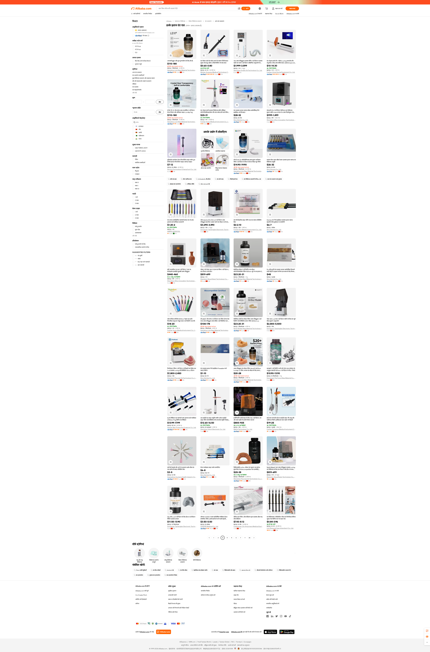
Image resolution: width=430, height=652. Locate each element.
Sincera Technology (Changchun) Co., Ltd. (181, 169)
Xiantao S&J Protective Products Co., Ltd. (181, 427)
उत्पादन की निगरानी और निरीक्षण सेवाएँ (178, 608)
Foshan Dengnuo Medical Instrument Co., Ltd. (281, 429)
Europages (247, 642)
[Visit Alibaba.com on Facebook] (267, 616)
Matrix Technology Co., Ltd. (243, 429)
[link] (427, 631)
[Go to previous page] (209, 538)
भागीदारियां (269, 608)
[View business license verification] (235, 649)
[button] (239, 8)
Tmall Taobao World (204, 642)
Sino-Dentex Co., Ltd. (241, 120)
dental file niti (246, 570)
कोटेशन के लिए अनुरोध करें (208, 595)
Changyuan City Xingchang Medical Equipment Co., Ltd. (248, 526)
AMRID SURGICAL (173, 231)
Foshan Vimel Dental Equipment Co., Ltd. (281, 72)
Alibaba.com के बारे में (142, 586)
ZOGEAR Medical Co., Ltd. (209, 526)
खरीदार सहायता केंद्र (239, 591)
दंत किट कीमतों (156, 570)
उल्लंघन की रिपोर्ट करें (239, 612)
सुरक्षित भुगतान (172, 591)
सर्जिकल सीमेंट (190, 184)
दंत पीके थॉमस (183, 570)
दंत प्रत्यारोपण (139, 575)
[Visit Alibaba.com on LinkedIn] (272, 616)
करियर (137, 603)
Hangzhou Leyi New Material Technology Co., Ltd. (181, 70)
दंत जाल (216, 570)
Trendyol (239, 642)
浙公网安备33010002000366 (251, 649)
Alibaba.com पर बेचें (272, 591)
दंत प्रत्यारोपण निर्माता (172, 575)
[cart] (267, 9)
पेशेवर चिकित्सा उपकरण (195, 21)
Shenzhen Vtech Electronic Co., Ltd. (212, 429)
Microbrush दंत (205, 184)
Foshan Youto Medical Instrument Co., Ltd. (215, 122)
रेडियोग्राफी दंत (234, 179)
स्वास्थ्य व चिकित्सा (180, 21)
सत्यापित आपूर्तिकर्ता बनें (272, 603)
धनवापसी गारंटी (172, 595)
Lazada (215, 642)
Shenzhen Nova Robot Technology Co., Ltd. (215, 279)
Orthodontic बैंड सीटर (204, 179)
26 (249, 538)
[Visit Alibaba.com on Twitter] (276, 616)
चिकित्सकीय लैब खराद (229, 570)
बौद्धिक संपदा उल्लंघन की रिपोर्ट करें (243, 608)
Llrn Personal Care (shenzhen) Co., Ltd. (280, 528)
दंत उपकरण (208, 21)
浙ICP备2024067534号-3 (272, 649)
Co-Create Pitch (141, 595)
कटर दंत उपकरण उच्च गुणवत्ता (274, 179)
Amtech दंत (170, 570)
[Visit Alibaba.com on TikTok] (290, 616)
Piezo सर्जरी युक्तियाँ (141, 570)
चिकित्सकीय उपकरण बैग (285, 570)
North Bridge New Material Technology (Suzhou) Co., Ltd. (248, 279)
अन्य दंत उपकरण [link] (219, 21)
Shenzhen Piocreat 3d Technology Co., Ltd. (181, 378)
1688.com (192, 642)
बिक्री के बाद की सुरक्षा (174, 603)
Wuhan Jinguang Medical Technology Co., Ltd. (215, 72)
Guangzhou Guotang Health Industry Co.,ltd (181, 477)
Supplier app (224, 632)
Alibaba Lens (144, 632)
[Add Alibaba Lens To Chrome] (163, 632)
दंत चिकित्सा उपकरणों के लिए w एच (252, 179)
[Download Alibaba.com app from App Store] (270, 632)
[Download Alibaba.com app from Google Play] (287, 632)
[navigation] (148, 280)
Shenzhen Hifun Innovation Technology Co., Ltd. (281, 120)
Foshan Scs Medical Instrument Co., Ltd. (248, 229)
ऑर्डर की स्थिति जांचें (272, 599)
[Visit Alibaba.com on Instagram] (281, 616)
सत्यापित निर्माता (205, 591)
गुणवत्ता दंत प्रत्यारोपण (154, 575)
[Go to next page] (254, 538)
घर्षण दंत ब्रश (173, 179)
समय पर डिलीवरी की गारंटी (175, 599)
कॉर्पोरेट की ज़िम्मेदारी (141, 599)
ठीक (160, 102)
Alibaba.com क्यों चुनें (142, 591)
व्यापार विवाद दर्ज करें (239, 599)
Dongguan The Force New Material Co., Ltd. (281, 378)
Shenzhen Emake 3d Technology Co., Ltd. (248, 70)
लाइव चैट (236, 595)
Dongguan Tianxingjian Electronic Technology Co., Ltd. (215, 229)
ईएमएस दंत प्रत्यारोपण (175, 184)
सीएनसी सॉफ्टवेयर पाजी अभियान (265, 570)
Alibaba (168, 21)
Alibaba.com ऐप (236, 632)
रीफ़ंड (235, 603)
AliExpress (183, 642)
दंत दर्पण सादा (220, 179)
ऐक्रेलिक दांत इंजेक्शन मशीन (200, 570)
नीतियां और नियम (172, 612)
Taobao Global (224, 642)
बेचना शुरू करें (270, 595)
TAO (232, 642)
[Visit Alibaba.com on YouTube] (285, 616)
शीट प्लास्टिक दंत (187, 179)
